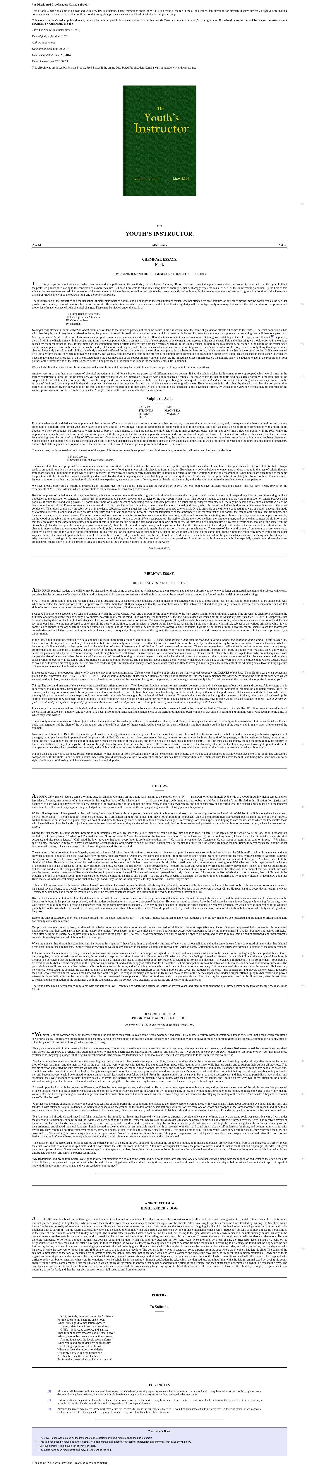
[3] (113, 429)
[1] (272, 336)
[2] (235, 356)
